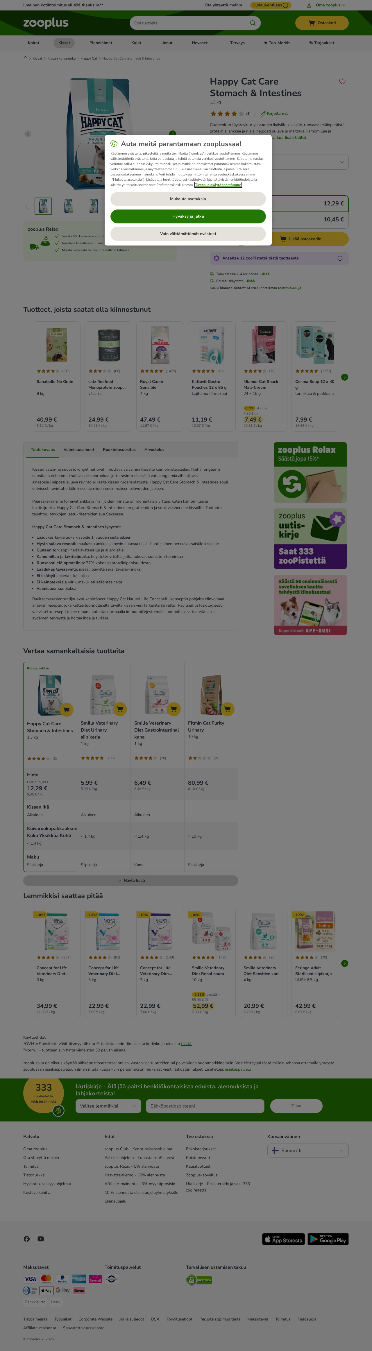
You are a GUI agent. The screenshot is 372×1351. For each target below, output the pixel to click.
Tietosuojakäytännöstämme (218, 184)
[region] (188, 190)
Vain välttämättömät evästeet (188, 233)
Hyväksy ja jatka (188, 216)
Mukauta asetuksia (188, 199)
